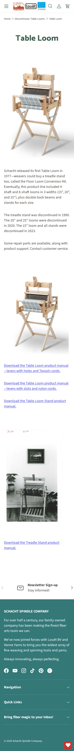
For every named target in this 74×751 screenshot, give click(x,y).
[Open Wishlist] (68, 745)
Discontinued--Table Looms (30, 19)
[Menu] (6, 6)
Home (7, 19)
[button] (67, 6)
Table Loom (55, 19)
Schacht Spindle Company (27, 741)
